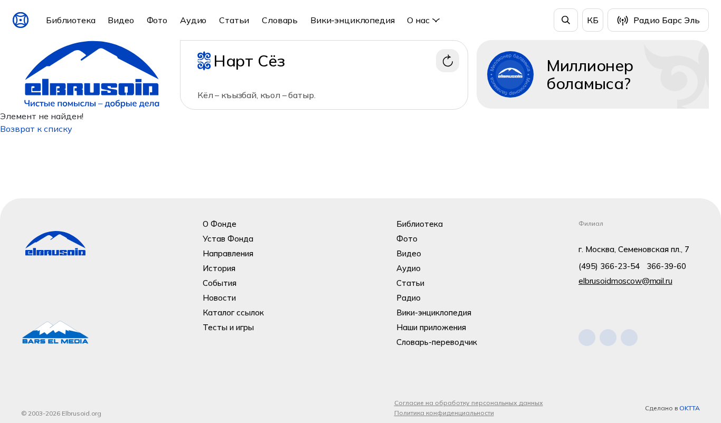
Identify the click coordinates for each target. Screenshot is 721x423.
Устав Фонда (228, 239)
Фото (157, 20)
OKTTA (689, 408)
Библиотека (70, 20)
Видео (121, 20)
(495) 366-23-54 (609, 266)
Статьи (234, 20)
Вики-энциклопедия (352, 20)
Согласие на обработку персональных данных (468, 403)
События (219, 283)
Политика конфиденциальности (444, 413)
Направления (228, 253)
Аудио (193, 20)
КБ (593, 20)
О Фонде (219, 224)
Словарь (280, 20)
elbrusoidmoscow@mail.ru (625, 281)
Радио (408, 298)
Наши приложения (431, 327)
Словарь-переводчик (436, 342)
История (219, 268)
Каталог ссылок (233, 312)
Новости (219, 298)
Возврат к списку (36, 128)
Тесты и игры (228, 327)
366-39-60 (666, 266)
